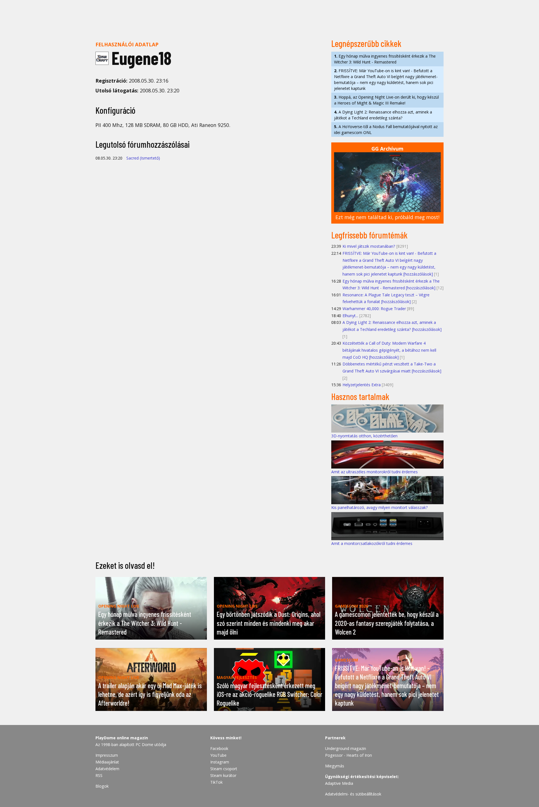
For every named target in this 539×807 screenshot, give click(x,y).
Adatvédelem (107, 768)
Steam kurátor (223, 775)
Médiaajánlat (107, 762)
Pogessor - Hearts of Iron (348, 755)
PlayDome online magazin (121, 737)
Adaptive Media (339, 783)
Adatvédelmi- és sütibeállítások (353, 794)
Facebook (219, 748)
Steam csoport (223, 768)
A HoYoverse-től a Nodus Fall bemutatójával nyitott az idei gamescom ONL (386, 129)
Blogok (102, 786)
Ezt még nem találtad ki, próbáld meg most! (387, 217)
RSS (98, 775)
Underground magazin (345, 748)
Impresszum (106, 755)
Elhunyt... (350, 315)
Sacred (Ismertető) (143, 158)
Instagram (219, 762)
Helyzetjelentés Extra (361, 384)
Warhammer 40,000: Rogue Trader (374, 308)
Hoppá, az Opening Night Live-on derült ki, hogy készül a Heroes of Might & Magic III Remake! (386, 100)
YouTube (218, 755)
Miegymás (334, 766)
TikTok (216, 782)
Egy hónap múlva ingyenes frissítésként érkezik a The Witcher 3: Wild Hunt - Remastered (385, 59)
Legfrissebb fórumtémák (369, 234)
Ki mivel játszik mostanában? (368, 246)
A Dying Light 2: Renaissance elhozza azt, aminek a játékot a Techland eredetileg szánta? (383, 115)
